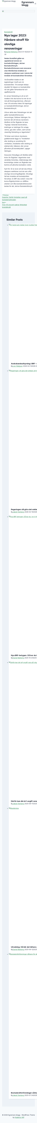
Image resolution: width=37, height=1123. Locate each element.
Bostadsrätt (8, 32)
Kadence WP (19, 1117)
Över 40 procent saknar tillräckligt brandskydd (14, 205)
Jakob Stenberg (18, 512)
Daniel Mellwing (12, 52)
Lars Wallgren (18, 366)
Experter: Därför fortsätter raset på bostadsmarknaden (14, 197)
